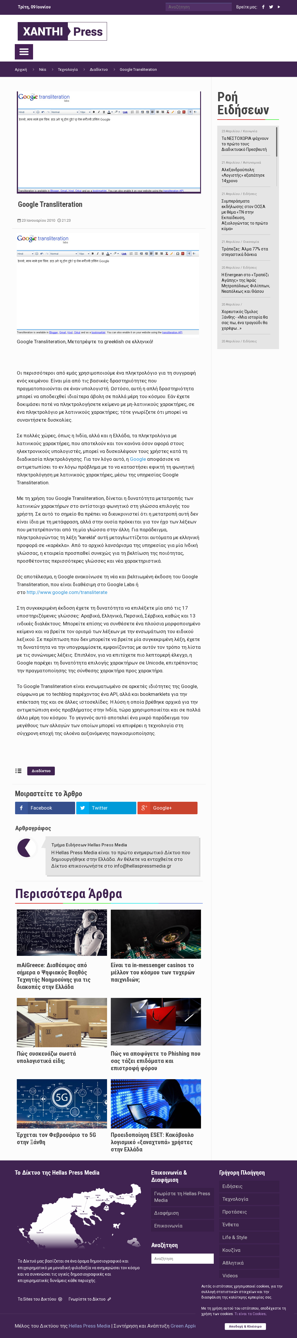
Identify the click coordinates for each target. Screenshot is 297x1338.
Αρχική (21, 69)
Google (138, 459)
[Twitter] (271, 7)
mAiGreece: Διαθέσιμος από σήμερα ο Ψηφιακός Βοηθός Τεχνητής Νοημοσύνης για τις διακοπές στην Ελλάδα (53, 976)
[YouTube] (279, 7)
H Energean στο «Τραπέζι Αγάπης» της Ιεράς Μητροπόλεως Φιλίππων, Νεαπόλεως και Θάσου (246, 280)
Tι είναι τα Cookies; (250, 1314)
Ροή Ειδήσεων (243, 103)
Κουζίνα (231, 1250)
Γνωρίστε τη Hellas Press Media (182, 1197)
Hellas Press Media (89, 1326)
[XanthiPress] (62, 30)
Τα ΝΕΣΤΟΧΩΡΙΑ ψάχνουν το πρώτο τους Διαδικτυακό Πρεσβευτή (245, 140)
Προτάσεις (234, 1212)
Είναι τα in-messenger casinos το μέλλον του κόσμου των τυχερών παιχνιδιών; (153, 972)
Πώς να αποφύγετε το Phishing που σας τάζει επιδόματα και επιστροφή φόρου (155, 1061)
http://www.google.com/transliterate (67, 592)
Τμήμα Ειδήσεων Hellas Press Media (89, 845)
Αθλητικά (233, 1263)
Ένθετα (230, 1224)
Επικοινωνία (168, 1226)
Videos (230, 1276)
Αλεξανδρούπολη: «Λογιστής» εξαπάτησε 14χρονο (243, 172)
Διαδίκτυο (99, 69)
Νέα (42, 69)
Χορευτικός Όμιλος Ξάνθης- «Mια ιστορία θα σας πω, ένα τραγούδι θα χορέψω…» (245, 317)
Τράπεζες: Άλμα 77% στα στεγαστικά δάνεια (245, 248)
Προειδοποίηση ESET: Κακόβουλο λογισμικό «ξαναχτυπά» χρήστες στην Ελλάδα (152, 1142)
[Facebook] (263, 7)
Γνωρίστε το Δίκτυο (87, 1299)
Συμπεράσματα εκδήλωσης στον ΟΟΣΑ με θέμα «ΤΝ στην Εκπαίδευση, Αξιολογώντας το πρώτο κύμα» (245, 211)
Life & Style (234, 1237)
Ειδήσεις (232, 1186)
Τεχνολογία (68, 69)
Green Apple (184, 1326)
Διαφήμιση (166, 1213)
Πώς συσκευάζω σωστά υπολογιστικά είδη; (46, 1057)
